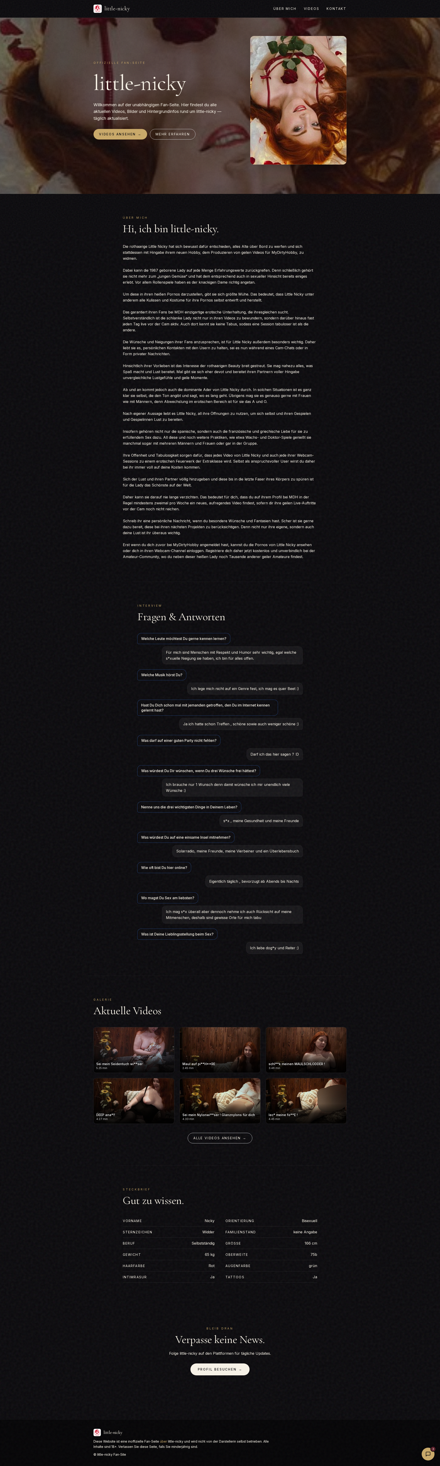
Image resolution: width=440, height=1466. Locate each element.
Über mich (284, 9)
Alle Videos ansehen (220, 1138)
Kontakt (336, 9)
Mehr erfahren (173, 134)
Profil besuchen (220, 1369)
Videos (311, 9)
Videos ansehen (120, 134)
